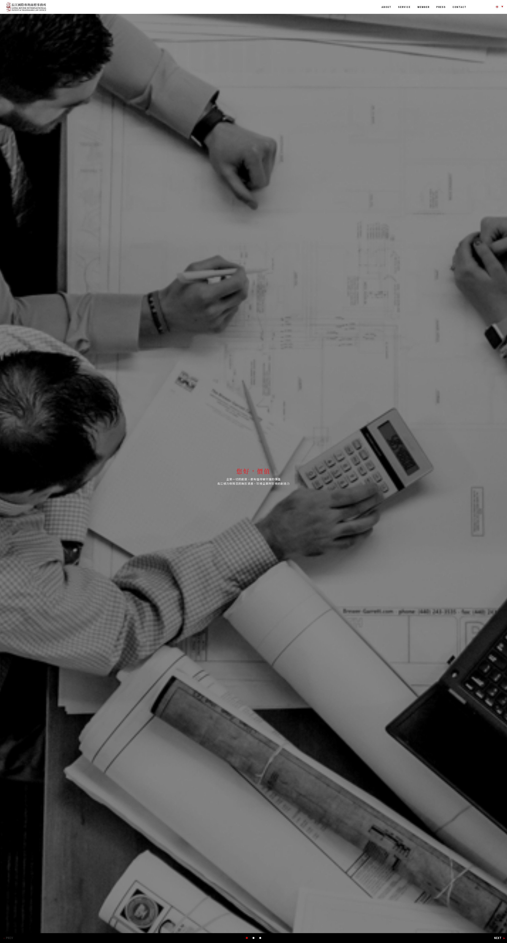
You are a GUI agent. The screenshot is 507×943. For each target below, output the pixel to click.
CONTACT (459, 7)
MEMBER (423, 7)
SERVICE (404, 7)
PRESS (441, 7)
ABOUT (386, 7)
